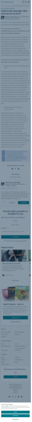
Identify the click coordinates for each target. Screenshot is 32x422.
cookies (6, 406)
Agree (15, 412)
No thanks (15, 415)
